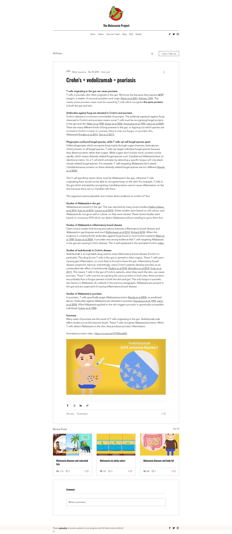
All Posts (57, 53)
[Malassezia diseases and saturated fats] (72, 445)
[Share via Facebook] (67, 405)
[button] (152, 54)
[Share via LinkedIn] (80, 405)
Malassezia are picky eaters (112, 460)
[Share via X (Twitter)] (74, 405)
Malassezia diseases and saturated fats (72, 462)
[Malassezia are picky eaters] (116, 445)
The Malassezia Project (116, 25)
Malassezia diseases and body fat (158, 460)
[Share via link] (87, 405)
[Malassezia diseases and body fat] (159, 445)
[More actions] (164, 72)
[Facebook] (169, 34)
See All (176, 429)
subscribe (63, 528)
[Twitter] (173, 34)
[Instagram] (177, 34)
